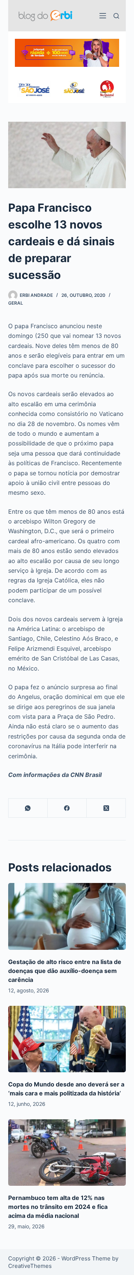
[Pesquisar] (116, 16)
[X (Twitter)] (106, 808)
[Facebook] (67, 808)
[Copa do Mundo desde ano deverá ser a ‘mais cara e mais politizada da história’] (67, 1039)
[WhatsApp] (28, 808)
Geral (15, 303)
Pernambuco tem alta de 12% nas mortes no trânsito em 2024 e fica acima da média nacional (58, 1206)
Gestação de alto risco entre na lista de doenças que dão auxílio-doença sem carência (64, 970)
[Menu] (102, 15)
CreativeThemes (30, 1265)
